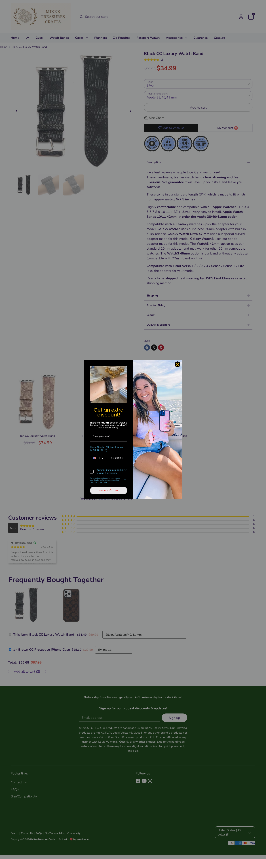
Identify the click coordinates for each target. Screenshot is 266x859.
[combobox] (98, 458)
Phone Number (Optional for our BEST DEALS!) (107, 449)
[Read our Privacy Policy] (125, 478)
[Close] (177, 364)
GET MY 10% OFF (109, 490)
